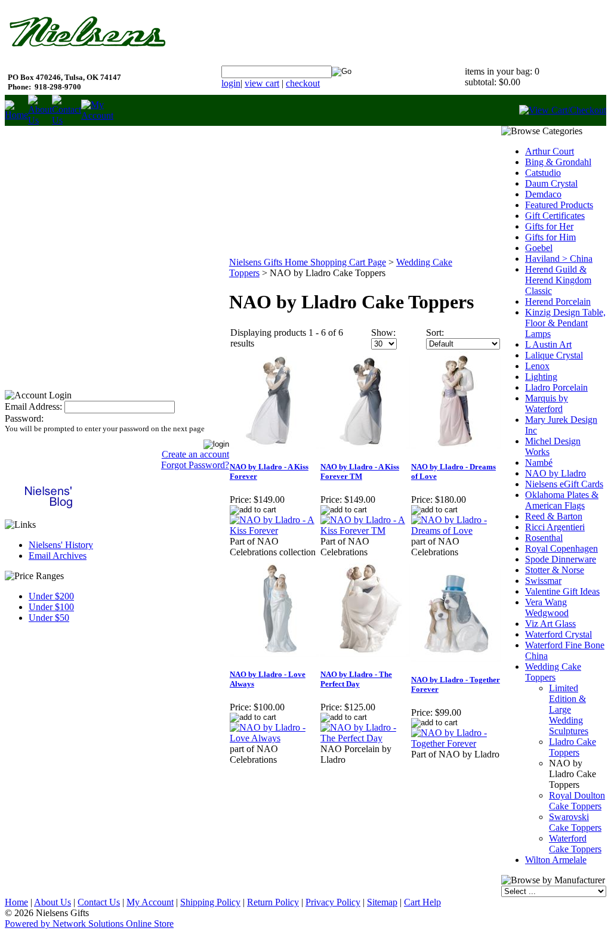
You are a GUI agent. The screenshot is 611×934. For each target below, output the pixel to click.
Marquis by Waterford (546, 403)
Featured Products (559, 205)
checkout (303, 83)
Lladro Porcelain (556, 387)
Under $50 (49, 618)
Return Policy (273, 902)
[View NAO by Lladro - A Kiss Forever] (274, 530)
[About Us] (40, 120)
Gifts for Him (550, 237)
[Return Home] (16, 115)
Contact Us (99, 902)
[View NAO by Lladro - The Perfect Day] (365, 738)
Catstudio (543, 173)
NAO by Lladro (555, 473)
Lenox (537, 366)
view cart (262, 83)
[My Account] (97, 115)
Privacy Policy (333, 902)
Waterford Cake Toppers (575, 843)
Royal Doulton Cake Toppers (577, 800)
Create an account (195, 454)
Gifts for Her (549, 226)
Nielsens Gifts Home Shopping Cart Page (307, 262)
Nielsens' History (61, 545)
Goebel (539, 248)
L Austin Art (548, 344)
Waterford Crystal (558, 634)
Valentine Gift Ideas (562, 591)
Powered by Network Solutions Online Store (89, 923)
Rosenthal (544, 538)
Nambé (539, 462)
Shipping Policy (210, 902)
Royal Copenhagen (561, 548)
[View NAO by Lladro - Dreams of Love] (456, 530)
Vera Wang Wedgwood (547, 607)
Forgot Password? (195, 465)
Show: (383, 332)
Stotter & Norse (554, 570)
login (230, 83)
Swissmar (543, 581)
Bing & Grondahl (558, 162)
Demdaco (543, 194)
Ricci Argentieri (555, 527)
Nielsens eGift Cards (564, 484)
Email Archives (58, 555)
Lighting (541, 377)
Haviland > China (559, 258)
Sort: (435, 332)
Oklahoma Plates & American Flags (561, 500)
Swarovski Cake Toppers (575, 822)
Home (16, 902)
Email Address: (33, 406)
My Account (150, 902)
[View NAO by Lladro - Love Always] (274, 738)
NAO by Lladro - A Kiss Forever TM (359, 471)
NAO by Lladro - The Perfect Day (356, 679)
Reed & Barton (553, 516)
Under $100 (51, 607)
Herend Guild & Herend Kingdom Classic (558, 280)
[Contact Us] (66, 120)
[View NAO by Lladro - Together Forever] (456, 743)
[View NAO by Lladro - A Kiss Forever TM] (365, 530)
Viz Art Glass (550, 623)
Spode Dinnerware (560, 559)
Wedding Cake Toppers (553, 671)
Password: (24, 418)
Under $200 (51, 596)
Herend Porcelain (558, 301)
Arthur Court (549, 151)
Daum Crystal (551, 183)
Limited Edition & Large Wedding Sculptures (568, 709)
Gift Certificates (555, 216)
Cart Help (422, 902)
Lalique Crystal (554, 355)
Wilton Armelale (556, 860)
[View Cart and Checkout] (562, 110)
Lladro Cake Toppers (572, 747)
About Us (52, 902)
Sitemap (382, 902)
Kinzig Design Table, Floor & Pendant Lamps (565, 323)
